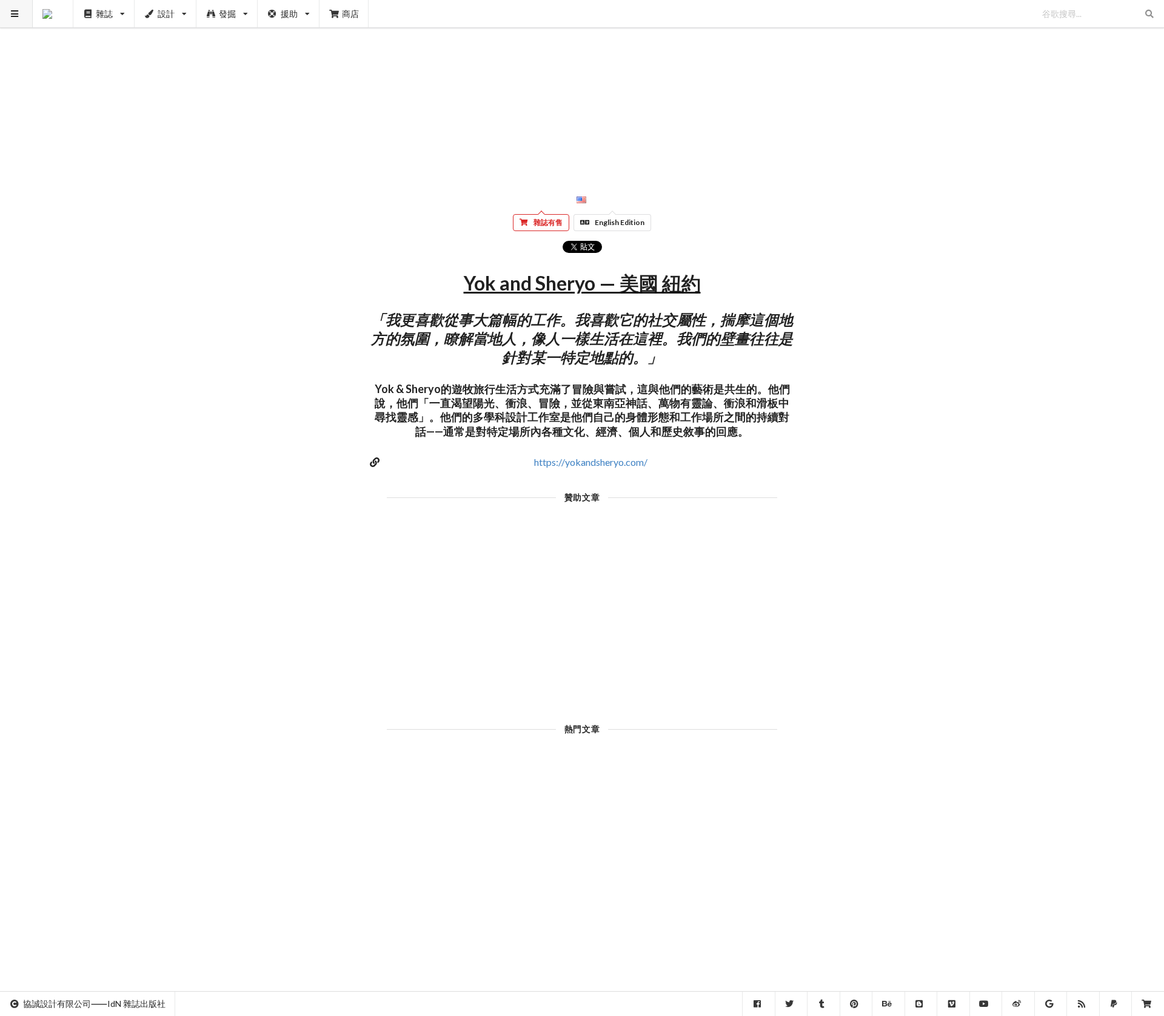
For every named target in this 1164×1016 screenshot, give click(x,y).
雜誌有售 (548, 222)
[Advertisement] (582, 85)
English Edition (619, 222)
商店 (350, 13)
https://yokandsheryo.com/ (590, 462)
